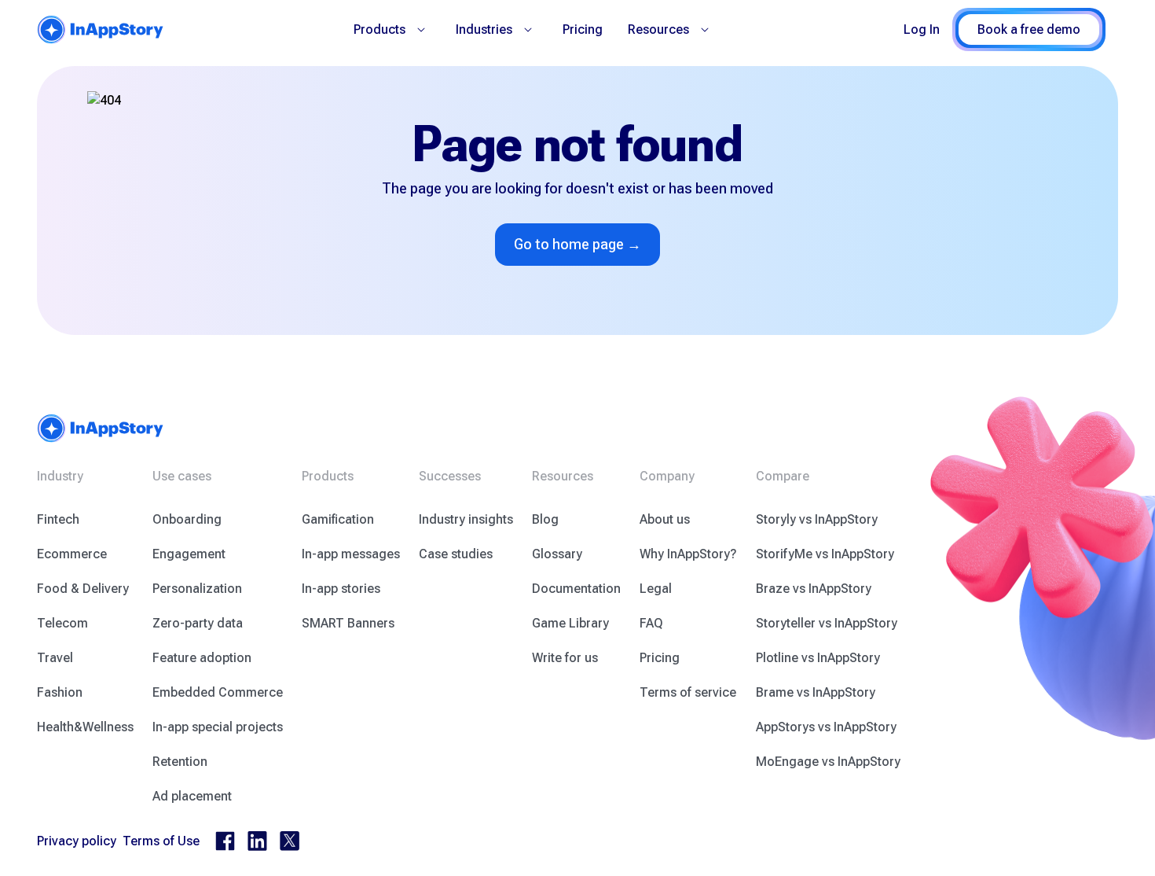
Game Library (570, 623)
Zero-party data (197, 623)
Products (379, 29)
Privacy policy (76, 841)
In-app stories (341, 588)
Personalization (197, 588)
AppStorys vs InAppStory (826, 727)
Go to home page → (577, 244)
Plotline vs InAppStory (818, 657)
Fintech (58, 519)
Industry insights (466, 519)
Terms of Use (161, 841)
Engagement (189, 554)
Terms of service (688, 692)
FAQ (651, 623)
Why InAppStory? (688, 554)
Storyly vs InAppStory (817, 519)
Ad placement (192, 796)
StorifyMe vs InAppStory (825, 554)
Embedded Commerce (217, 692)
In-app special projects (217, 727)
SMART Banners (348, 623)
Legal (656, 588)
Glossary (557, 554)
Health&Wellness (85, 727)
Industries (484, 29)
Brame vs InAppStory (815, 692)
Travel (55, 657)
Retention (179, 761)
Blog (545, 519)
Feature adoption (201, 657)
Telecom (62, 623)
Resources (658, 29)
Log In (922, 29)
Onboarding (187, 519)
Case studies (456, 554)
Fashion (59, 692)
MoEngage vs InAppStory (828, 761)
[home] (100, 29)
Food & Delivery (83, 588)
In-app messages (351, 554)
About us (665, 519)
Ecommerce (72, 554)
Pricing (583, 29)
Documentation (576, 588)
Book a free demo (1028, 29)
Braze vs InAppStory (813, 588)
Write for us (565, 657)
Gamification (338, 519)
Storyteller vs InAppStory (826, 623)
